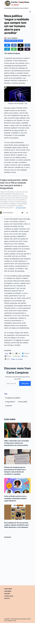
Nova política (22, 401)
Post (6, 353)
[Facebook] (14, 45)
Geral (20, 40)
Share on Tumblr (17, 359)
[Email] (27, 49)
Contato (7, 598)
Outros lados (8, 596)
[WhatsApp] (14, 49)
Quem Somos (8, 589)
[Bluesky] (7, 45)
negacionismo (10, 401)
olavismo (8, 405)
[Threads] (21, 49)
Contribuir (7, 591)
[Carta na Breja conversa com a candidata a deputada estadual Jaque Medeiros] (17, 485)
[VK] (27, 45)
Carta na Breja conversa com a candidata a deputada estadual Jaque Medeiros (15, 498)
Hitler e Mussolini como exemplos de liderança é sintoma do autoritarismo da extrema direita (16, 443)
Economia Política (11, 40)
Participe (7, 593)
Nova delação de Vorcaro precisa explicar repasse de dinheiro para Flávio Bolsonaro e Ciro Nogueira (16, 525)
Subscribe (25, 383)
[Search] (30, 11)
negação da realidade (12, 398)
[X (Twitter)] (21, 45)
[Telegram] (7, 49)
